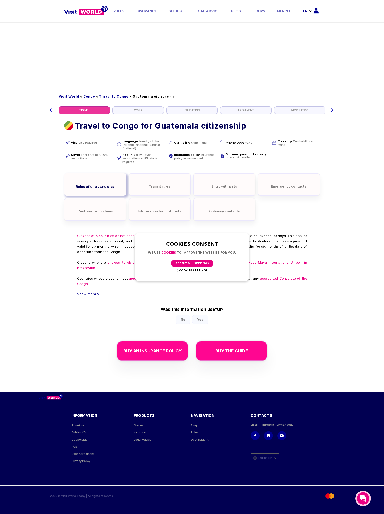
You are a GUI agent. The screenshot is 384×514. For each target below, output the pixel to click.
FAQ (74, 446)
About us (78, 425)
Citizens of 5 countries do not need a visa (111, 236)
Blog (236, 11)
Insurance (146, 11)
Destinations (200, 439)
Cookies (168, 253)
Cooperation (80, 439)
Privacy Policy (81, 460)
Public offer (80, 432)
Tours (259, 11)
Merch (283, 11)
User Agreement (83, 453)
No (183, 319)
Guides (175, 11)
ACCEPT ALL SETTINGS (192, 263)
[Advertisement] (192, 56)
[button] (51, 110)
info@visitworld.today (277, 424)
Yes (200, 319)
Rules (119, 11)
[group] (84, 110)
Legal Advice (207, 11)
